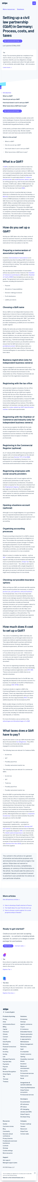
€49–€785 (15, 685)
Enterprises (23, 1019)
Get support (6, 1160)
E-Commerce (24, 1029)
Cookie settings (8, 1150)
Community (6, 1131)
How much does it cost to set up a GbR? (16, 102)
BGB (23, 188)
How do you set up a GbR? (11, 99)
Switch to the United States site (13, 1177)
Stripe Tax (25, 562)
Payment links (7, 1061)
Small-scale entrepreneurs (14, 833)
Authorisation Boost (9, 1024)
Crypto (5, 1039)
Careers (22, 1126)
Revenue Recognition (9, 1071)
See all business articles (11, 899)
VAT (4, 557)
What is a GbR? (8, 96)
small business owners (22, 179)
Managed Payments (9, 1059)
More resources (9, 9)
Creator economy (25, 1054)
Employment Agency (12, 487)
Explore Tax (6, 969)
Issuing (5, 1054)
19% (21, 831)
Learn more (6, 67)
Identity (5, 1049)
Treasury (5, 1081)
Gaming (22, 1056)
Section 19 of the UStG (13, 843)
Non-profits (24, 1071)
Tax (4, 1076)
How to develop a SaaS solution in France (18, 905)
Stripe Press (24, 1131)
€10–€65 (30, 670)
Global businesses (26, 1037)
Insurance (23, 1064)
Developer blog (25, 1117)
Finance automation (26, 1034)
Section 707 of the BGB (22, 457)
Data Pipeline (7, 1042)
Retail (22, 1078)
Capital (5, 1029)
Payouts (5, 1066)
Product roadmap (25, 1124)
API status (23, 1107)
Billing (4, 1027)
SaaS (22, 1049)
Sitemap (5, 1148)
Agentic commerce (26, 1024)
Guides (5, 1124)
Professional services (27, 1073)
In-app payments (25, 1039)
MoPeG (5, 196)
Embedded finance (26, 1032)
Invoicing (5, 1051)
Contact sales (19, 946)
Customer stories (8, 1126)
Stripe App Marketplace (27, 1087)
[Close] (35, 1173)
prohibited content (9, 346)
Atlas (4, 1022)
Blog (4, 1129)
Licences (5, 1145)
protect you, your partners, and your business (17, 591)
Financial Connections (9, 1046)
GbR (5, 167)
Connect (5, 1037)
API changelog (24, 1109)
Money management (26, 1044)
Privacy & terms (8, 1138)
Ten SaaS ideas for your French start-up (18, 908)
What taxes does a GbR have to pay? (15, 106)
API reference (24, 1104)
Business (20, 9)
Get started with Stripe (12, 41)
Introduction (7, 93)
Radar (4, 1069)
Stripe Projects (25, 1114)
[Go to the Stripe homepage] (5, 1009)
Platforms (23, 1046)
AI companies (24, 1051)
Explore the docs (8, 993)
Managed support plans (10, 1162)
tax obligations (21, 742)
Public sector (24, 1076)
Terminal (5, 1079)
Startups (23, 1022)
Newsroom (23, 1129)
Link (4, 1056)
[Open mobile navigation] (34, 3)
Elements (6, 1044)
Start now (7, 946)
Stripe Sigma (7, 1074)
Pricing (5, 1019)
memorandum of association (18, 258)
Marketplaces (24, 1042)
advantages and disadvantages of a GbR (16, 721)
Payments (6, 1064)
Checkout (6, 1032)
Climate (5, 1034)
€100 (25, 697)
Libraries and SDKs (26, 1112)
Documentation (25, 1102)
